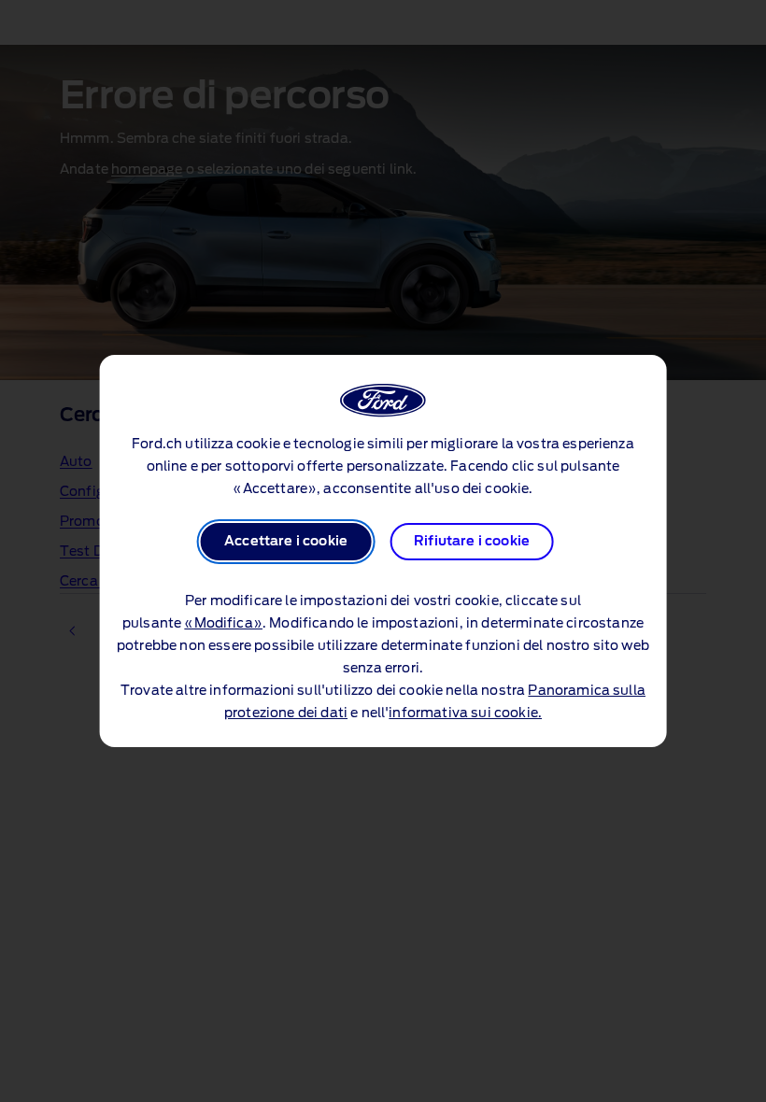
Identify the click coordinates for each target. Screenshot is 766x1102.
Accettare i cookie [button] (286, 541)
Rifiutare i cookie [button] (472, 541)
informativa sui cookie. (465, 713)
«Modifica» (223, 623)
